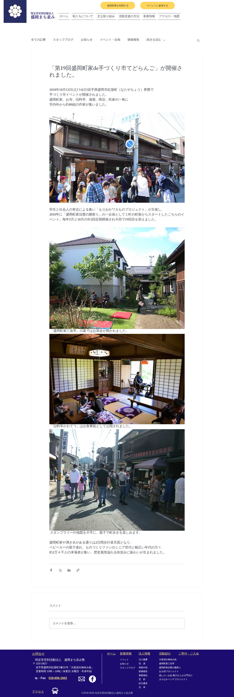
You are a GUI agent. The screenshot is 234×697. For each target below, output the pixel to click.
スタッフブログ (63, 40)
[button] (198, 40)
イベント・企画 (110, 40)
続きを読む (154, 40)
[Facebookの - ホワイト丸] (92, 679)
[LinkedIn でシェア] (69, 570)
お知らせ (87, 40)
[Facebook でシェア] (51, 570)
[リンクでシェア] (78, 570)
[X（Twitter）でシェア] (60, 570)
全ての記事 (38, 40)
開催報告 (133, 40)
